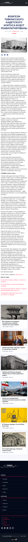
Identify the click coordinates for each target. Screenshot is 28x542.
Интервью (5, 506)
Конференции (6, 519)
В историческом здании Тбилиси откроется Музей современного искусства (14, 289)
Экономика (5, 482)
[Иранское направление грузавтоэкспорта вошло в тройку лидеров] (14, 389)
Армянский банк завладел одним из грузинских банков (13, 348)
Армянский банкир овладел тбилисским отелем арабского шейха (13, 373)
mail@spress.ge (6, 525)
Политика (5, 479)
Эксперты (5, 517)
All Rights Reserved (16, 536)
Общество (16, 31)
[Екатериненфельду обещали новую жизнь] (14, 439)
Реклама (5, 522)
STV (4, 520)
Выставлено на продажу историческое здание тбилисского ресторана (10, 323)
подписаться (18, 274)
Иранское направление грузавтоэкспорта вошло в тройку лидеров (14, 399)
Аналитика (5, 503)
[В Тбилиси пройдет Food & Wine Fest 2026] (14, 415)
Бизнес (4, 485)
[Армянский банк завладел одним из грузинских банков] (14, 338)
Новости (11, 326)
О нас (4, 523)
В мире (4, 492)
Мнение (4, 510)
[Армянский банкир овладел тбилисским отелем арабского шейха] (14, 362)
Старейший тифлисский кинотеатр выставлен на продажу (11, 294)
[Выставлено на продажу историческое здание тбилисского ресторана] (14, 312)
